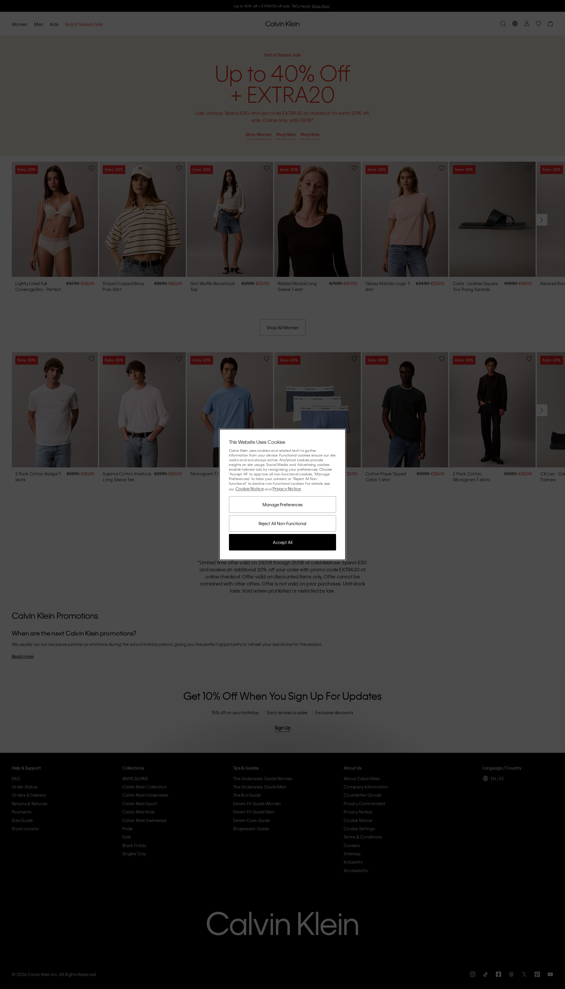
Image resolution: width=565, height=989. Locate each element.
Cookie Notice (249, 488)
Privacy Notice (286, 488)
